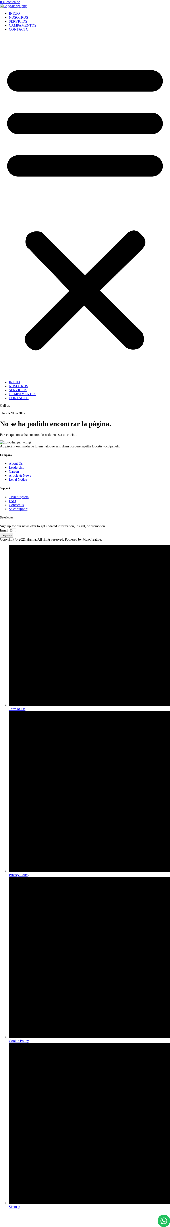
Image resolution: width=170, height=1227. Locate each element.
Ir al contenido (10, 2)
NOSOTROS (18, 17)
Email (4, 530)
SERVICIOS (18, 21)
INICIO (14, 13)
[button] (85, 206)
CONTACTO (19, 29)
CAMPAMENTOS (22, 25)
